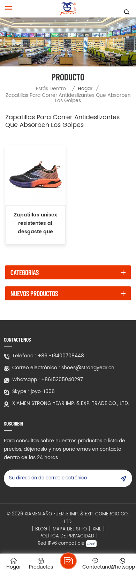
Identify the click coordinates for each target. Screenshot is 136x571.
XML (96, 529)
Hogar (85, 88)
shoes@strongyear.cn (87, 368)
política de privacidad (66, 536)
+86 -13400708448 (61, 356)
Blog (41, 529)
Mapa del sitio (70, 529)
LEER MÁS (35, 239)
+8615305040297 (62, 380)
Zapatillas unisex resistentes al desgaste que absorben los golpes (35, 223)
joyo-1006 (43, 391)
